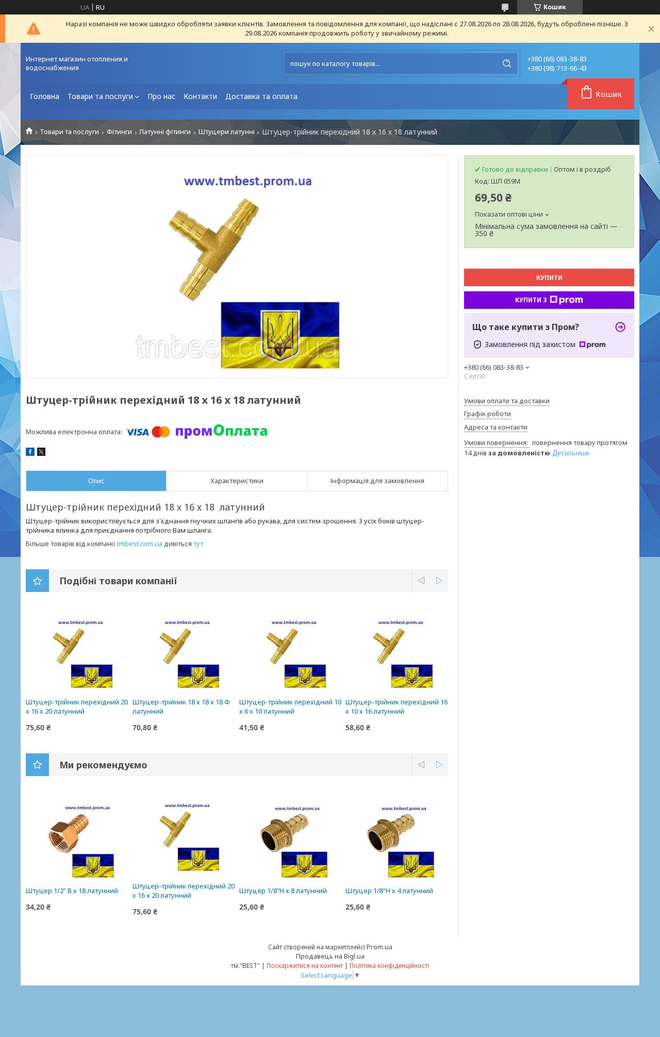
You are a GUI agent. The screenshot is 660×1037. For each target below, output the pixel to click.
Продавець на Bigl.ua (330, 956)
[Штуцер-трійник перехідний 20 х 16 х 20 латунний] (77, 651)
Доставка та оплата (261, 96)
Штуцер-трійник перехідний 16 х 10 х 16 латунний (396, 706)
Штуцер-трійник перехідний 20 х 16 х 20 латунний (77, 706)
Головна (44, 96)
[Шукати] (507, 63)
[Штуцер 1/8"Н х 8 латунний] (290, 840)
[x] (41, 453)
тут (198, 543)
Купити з (531, 299)
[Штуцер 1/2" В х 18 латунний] (77, 840)
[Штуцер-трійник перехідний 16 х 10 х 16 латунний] (396, 651)
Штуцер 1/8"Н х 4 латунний (389, 890)
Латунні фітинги (165, 131)
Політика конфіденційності (389, 965)
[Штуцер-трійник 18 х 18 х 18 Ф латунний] (184, 651)
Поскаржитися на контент (305, 965)
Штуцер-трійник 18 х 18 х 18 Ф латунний (181, 706)
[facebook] (30, 453)
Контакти (200, 96)
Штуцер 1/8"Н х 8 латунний (283, 890)
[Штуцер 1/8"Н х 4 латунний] (396, 840)
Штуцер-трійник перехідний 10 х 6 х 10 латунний (290, 706)
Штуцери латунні (227, 131)
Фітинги (119, 131)
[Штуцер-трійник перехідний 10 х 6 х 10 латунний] (290, 651)
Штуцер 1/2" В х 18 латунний (72, 890)
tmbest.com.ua (139, 543)
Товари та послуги (100, 96)
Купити (549, 277)
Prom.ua (379, 946)
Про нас (161, 96)
